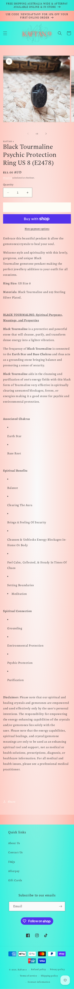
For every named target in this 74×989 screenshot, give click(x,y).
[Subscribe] (60, 906)
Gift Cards (15, 880)
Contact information (39, 981)
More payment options (37, 228)
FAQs (11, 862)
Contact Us (15, 852)
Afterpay (14, 871)
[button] (5, 33)
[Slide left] (27, 133)
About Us (14, 843)
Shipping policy (49, 975)
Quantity (8, 184)
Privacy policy (57, 969)
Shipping (7, 177)
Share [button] (11, 802)
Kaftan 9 (22, 969)
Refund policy (38, 969)
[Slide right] (46, 133)
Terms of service (28, 975)
